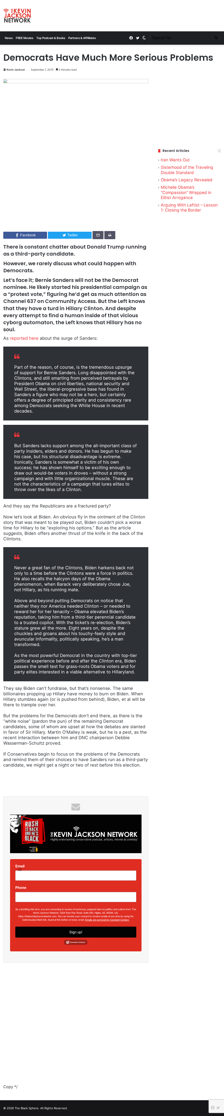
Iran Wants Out (175, 159)
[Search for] (216, 37)
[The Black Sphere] (17, 16)
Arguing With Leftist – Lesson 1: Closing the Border (189, 208)
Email (19, 866)
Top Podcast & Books (50, 38)
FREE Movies (24, 38)
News (9, 38)
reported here (24, 338)
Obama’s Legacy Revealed (186, 179)
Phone (20, 887)
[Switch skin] (144, 37)
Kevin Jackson (16, 69)
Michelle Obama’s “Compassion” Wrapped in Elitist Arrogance (186, 192)
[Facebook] (131, 38)
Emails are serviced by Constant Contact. (107, 919)
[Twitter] (137, 38)
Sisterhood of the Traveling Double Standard (187, 170)
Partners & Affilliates (82, 38)
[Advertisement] (189, 108)
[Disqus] (75, 1028)
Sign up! (75, 931)
